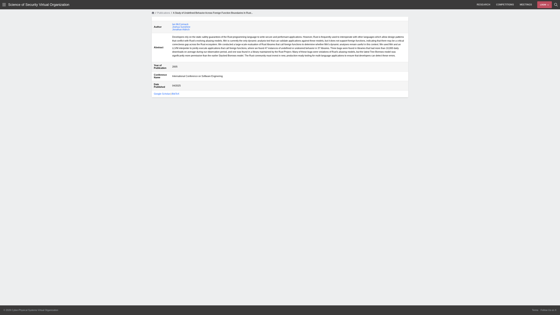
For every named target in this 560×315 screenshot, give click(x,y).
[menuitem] (483, 4)
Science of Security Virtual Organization (38, 5)
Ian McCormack (180, 24)
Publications (163, 13)
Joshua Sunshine (181, 27)
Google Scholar (162, 94)
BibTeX (175, 94)
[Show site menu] (4, 5)
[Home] (153, 13)
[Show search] (556, 4)
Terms (535, 310)
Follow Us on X (548, 310)
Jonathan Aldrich (181, 29)
